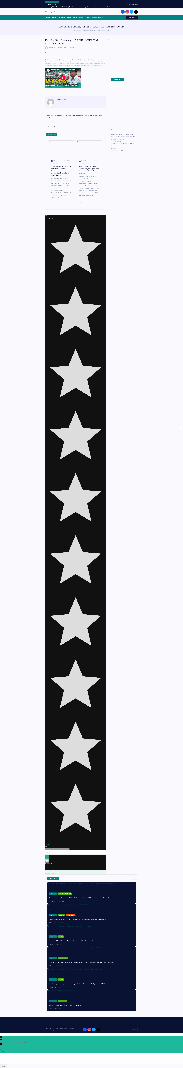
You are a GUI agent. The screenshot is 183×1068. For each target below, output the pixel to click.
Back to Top (134, 1029)
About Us (121, 153)
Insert (3, 1066)
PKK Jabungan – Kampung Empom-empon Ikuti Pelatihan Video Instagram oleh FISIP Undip (79, 984)
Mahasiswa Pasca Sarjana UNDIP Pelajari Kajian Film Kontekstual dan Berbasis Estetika (78, 919)
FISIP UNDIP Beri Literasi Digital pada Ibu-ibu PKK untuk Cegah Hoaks (73, 941)
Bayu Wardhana (57, 160)
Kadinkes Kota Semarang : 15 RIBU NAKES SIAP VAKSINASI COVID (93, 30)
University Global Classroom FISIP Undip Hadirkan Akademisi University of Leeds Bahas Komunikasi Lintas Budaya (87, 898)
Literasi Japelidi (97, 17)
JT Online (84, 160)
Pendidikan (70, 915)
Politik (54, 17)
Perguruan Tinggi (65, 893)
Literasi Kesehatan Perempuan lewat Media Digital (65, 1005)
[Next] (135, 878)
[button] (123, 118)
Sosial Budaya (72, 17)
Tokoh (88, 17)
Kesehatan (62, 1001)
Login (48, 844)
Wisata (81, 17)
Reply (2, 1051)
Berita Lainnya (132, 17)
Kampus (61, 915)
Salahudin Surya (52, 47)
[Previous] (132, 878)
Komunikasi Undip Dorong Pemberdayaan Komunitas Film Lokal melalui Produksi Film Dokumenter (81, 962)
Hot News (53, 893)
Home (48, 17)
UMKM (61, 936)
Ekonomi (62, 17)
